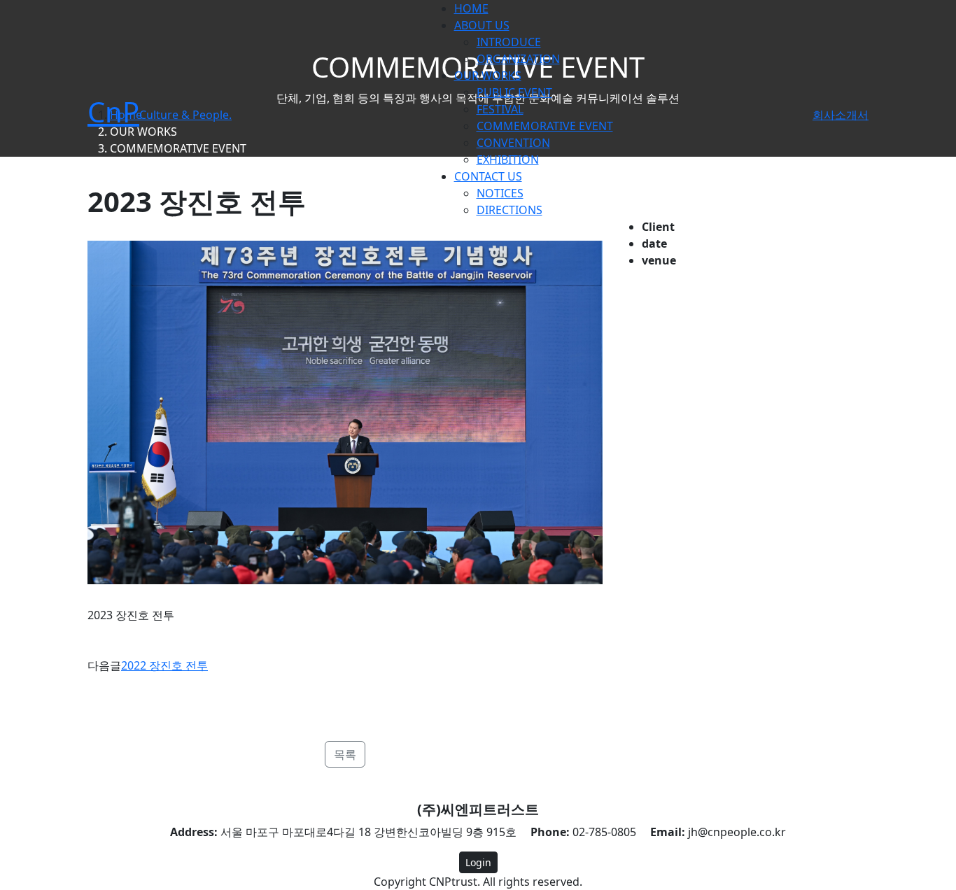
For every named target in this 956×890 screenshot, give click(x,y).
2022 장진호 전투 (164, 665)
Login (478, 862)
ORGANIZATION (518, 58)
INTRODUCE (509, 42)
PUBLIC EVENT (514, 92)
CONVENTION (513, 142)
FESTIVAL (500, 109)
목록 (345, 754)
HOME (471, 8)
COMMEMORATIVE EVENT (545, 126)
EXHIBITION (508, 159)
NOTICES (500, 193)
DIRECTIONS (509, 210)
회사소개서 (841, 114)
